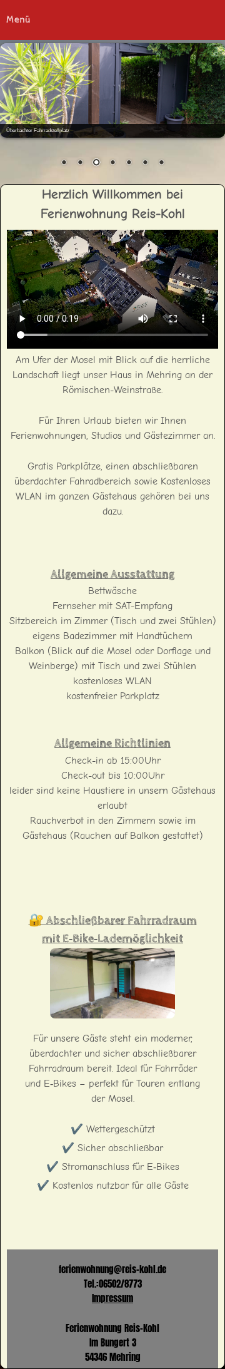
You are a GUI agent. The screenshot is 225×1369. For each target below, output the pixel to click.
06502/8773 (120, 1283)
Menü (18, 20)
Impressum (112, 1298)
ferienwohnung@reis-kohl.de (112, 1269)
